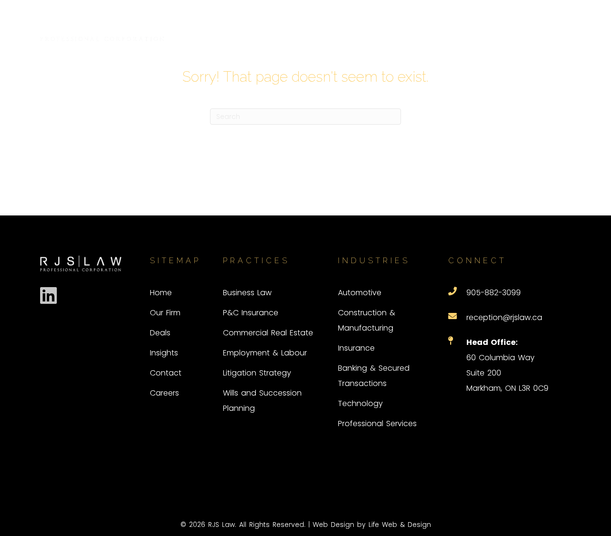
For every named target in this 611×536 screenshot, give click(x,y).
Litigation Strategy (257, 372)
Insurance (356, 348)
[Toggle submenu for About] (389, 27)
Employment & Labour (265, 352)
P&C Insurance (250, 312)
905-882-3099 (493, 292)
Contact (165, 372)
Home (161, 292)
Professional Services (377, 423)
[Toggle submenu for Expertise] (444, 27)
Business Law (247, 292)
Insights (164, 352)
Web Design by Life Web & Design (372, 524)
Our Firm (165, 312)
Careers (164, 392)
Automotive (359, 292)
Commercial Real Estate (268, 332)
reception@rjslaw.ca (504, 317)
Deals (160, 332)
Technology (360, 403)
